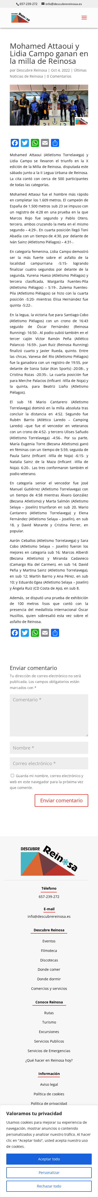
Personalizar (49, 1172)
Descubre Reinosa (32, 70)
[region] (49, 1151)
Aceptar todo (49, 1159)
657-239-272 (49, 896)
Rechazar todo (49, 1186)
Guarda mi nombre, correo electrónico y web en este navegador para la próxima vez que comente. (46, 781)
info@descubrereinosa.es (49, 916)
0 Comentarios (59, 76)
